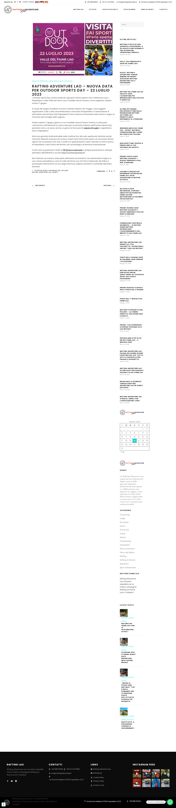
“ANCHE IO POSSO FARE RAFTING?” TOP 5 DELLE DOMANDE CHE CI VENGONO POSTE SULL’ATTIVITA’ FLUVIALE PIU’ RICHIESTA (128, 692)
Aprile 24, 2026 (125, 318)
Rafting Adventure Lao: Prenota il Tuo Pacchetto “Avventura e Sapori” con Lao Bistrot (132, 245)
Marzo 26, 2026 (125, 375)
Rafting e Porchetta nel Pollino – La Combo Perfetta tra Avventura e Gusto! (131, 313)
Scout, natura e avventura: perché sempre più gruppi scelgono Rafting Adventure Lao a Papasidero (129, 78)
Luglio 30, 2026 (124, 102)
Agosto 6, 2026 (125, 85)
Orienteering (125, 541)
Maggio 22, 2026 (125, 263)
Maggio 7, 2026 (125, 292)
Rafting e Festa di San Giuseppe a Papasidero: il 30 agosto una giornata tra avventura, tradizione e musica (132, 48)
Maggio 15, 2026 (125, 281)
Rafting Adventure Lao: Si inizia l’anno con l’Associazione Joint (131, 399)
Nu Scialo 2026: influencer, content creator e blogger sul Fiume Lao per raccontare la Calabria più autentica (131, 194)
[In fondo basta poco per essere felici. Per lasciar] (165, 773)
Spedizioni (124, 564)
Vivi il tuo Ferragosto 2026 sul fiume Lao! (130, 62)
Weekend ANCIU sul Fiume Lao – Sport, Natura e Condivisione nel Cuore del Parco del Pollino (131, 131)
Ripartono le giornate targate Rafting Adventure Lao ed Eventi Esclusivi (131, 384)
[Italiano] (44, 2)
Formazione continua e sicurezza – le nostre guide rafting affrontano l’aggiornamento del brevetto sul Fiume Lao (131, 228)
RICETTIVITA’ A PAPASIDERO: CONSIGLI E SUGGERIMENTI (127, 725)
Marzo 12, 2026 (124, 403)
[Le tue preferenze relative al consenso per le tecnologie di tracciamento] (4, 804)
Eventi (46, 81)
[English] (36, 2)
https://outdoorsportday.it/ (73, 153)
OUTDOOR (38, 170)
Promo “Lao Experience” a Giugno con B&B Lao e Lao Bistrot (131, 327)
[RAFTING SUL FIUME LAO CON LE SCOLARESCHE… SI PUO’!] (124, 613)
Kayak (51, 81)
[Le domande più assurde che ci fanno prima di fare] (137, 773)
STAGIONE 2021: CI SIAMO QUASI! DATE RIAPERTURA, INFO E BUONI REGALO (128, 657)
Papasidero (125, 545)
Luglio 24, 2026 (125, 121)
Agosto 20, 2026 (125, 54)
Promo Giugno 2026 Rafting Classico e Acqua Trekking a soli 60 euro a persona (132, 211)
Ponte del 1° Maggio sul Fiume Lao (131, 300)
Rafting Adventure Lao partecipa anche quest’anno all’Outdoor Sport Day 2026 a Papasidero (132, 274)
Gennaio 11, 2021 (127, 618)
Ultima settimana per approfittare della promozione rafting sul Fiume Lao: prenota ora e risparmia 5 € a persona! (131, 114)
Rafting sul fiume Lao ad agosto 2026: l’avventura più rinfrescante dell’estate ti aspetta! (132, 96)
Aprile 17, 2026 (124, 331)
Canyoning (125, 515)
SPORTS (55, 172)
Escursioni (124, 522)
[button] (170, 802)
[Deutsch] (41, 2)
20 (135, 440)
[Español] (47, 2)
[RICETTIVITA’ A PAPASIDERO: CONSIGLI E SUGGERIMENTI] (124, 711)
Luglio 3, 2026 (124, 165)
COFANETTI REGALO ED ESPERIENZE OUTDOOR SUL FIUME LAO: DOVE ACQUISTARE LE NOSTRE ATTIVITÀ (131, 176)
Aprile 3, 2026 (124, 361)
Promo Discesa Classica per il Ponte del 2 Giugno (132, 289)
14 (139, 437)
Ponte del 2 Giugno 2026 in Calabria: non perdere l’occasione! (131, 259)
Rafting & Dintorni (127, 560)
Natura (123, 537)
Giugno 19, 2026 (125, 201)
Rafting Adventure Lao (41, 172)
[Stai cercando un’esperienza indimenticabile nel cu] (146, 783)
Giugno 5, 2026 (125, 235)
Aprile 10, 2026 (124, 344)
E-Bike (122, 518)
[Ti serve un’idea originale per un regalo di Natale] (137, 783)
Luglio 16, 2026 (124, 136)
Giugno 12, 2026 (125, 216)
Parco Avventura (127, 549)
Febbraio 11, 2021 (127, 647)
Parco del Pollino (127, 552)
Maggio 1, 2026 (125, 303)
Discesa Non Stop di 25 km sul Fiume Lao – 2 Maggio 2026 (130, 340)
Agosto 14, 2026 (125, 66)
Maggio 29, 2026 (125, 250)
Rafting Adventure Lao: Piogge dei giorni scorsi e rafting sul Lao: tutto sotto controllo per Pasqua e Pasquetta (131, 355)
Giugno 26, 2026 (125, 182)
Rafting (56, 81)
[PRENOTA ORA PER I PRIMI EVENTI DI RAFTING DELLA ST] (165, 783)
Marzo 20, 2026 (125, 390)
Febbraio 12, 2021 (127, 677)
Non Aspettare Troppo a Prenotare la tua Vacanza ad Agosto (131, 145)
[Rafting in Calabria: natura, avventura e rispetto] (156, 783)
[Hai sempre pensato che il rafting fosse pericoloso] (146, 773)
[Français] (39, 2)
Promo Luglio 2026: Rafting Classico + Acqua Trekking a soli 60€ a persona (130, 159)
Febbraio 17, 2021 (127, 716)
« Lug (122, 452)
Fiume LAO (124, 530)
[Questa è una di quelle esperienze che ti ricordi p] (156, 773)
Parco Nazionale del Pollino (55, 170)
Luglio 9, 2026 (124, 149)
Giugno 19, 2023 (37, 81)
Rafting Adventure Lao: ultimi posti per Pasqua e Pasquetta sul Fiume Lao (132, 370)
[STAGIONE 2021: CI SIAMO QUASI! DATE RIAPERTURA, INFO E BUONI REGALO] (124, 642)
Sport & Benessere (66, 81)
